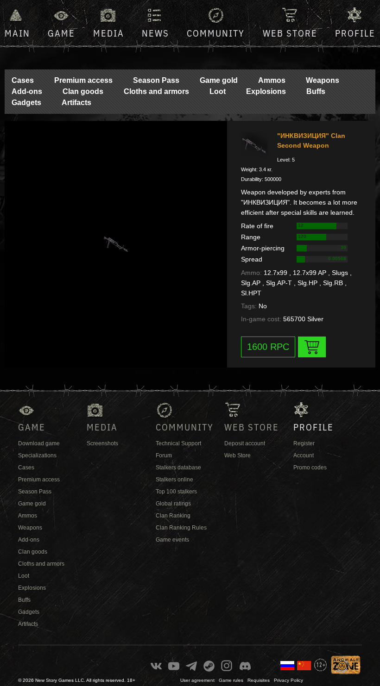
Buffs (315, 91)
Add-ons (27, 91)
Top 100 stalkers (176, 491)
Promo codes (310, 467)
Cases (23, 80)
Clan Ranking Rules (181, 527)
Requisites (258, 680)
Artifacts (76, 102)
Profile (355, 33)
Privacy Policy (288, 680)
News (155, 33)
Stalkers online (174, 479)
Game (61, 33)
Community (216, 33)
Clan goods (83, 91)
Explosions (266, 91)
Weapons (322, 80)
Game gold (219, 80)
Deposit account (244, 443)
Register (304, 443)
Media (108, 33)
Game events (172, 539)
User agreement (197, 680)
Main (17, 33)
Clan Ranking (173, 515)
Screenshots (102, 443)
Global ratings (173, 503)
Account (303, 455)
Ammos (271, 80)
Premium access (83, 80)
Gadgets (26, 102)
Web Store (290, 33)
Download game (39, 443)
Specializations (37, 455)
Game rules (231, 680)
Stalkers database (178, 467)
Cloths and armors (156, 91)
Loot (217, 91)
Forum (164, 455)
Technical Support (178, 443)
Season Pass (156, 80)
